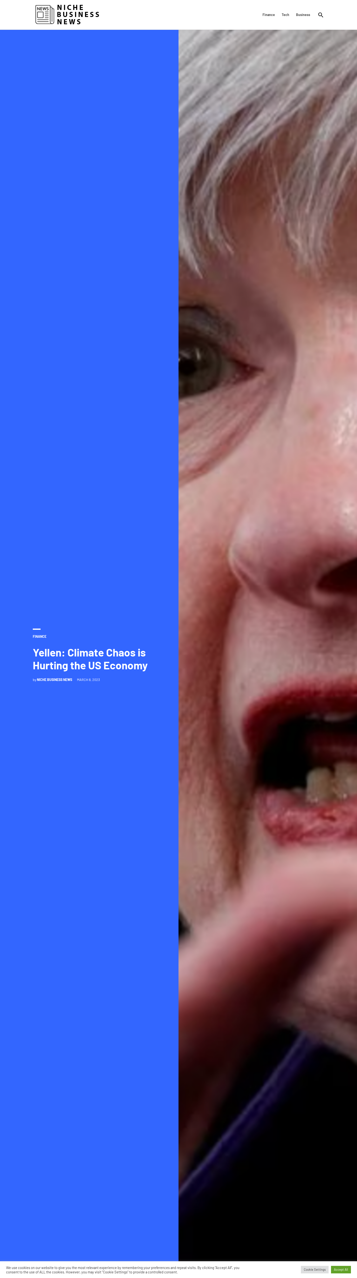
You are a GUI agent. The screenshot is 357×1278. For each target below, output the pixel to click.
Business (303, 15)
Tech (285, 15)
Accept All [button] (341, 1269)
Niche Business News (54, 680)
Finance (269, 15)
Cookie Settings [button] (315, 1269)
